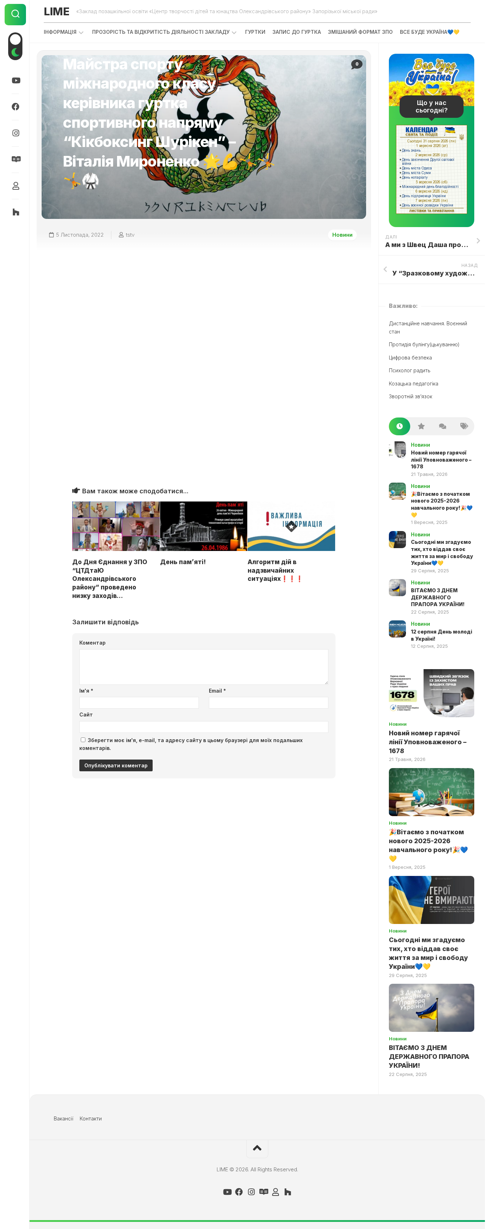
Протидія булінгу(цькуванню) (424, 344)
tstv (130, 234)
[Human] (15, 186)
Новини (342, 234)
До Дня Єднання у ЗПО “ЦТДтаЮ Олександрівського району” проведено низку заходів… (109, 578)
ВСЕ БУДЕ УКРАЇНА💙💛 (429, 32)
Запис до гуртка (297, 32)
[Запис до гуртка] (15, 159)
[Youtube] (15, 80)
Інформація (60, 32)
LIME (56, 11)
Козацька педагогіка (413, 383)
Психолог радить (409, 370)
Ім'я (86, 691)
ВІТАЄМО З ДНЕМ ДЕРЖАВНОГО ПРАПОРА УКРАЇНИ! (438, 597)
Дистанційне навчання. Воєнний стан (428, 327)
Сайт (86, 714)
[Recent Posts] (399, 426)
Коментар (92, 643)
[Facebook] (15, 107)
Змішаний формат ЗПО (360, 32)
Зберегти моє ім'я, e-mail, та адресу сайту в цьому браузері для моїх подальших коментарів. (191, 744)
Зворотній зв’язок (410, 396)
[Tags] (463, 426)
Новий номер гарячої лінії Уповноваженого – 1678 (441, 459)
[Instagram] (15, 133)
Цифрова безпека (410, 357)
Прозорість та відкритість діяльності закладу (160, 32)
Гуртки (255, 32)
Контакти (91, 1118)
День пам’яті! (183, 562)
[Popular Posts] (421, 426)
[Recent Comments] (442, 426)
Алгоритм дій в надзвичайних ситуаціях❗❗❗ (275, 570)
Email (217, 691)
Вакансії (63, 1118)
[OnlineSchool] (15, 212)
